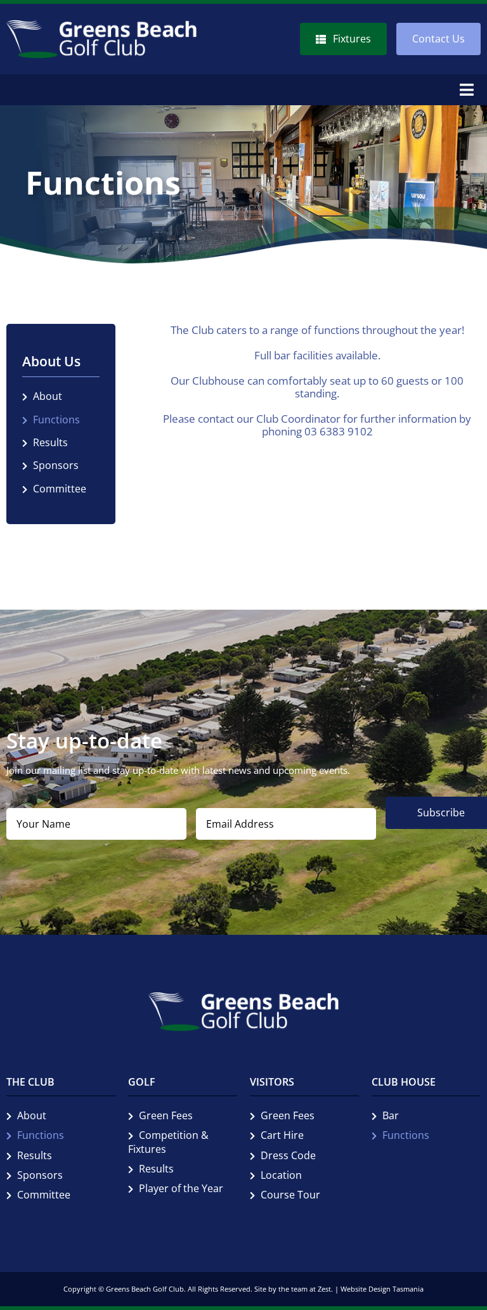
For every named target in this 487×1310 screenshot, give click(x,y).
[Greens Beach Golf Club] (101, 25)
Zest (324, 1289)
